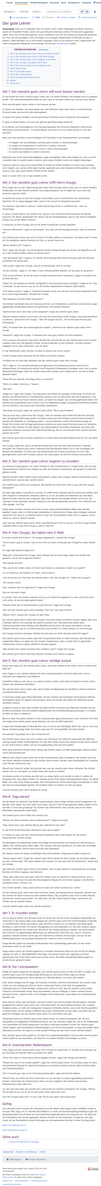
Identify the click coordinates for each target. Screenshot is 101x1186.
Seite (37, 17)
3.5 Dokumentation (19, 18)
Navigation (9, 11)
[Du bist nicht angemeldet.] (95, 11)
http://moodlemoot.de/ (13, 1125)
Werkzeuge (15, 1159)
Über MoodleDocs (22, 1181)
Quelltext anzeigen (68, 17)
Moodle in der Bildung (26, 1152)
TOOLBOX (24, 11)
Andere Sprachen (37, 1159)
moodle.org (61, 43)
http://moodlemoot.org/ (13, 1130)
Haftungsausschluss (39, 1181)
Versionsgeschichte (89, 17)
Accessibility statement (11, 1184)
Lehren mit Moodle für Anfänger (24, 1142)
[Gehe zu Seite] (82, 11)
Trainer (42, 1152)
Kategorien (8, 1152)
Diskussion (50, 17)
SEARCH (37, 11)
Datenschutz (7, 1181)
